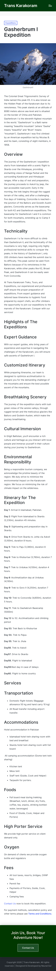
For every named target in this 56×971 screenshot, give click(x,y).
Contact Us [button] (28, 947)
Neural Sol (46, 966)
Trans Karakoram (20, 5)
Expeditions (10, 23)
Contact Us (10, 903)
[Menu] (50, 6)
